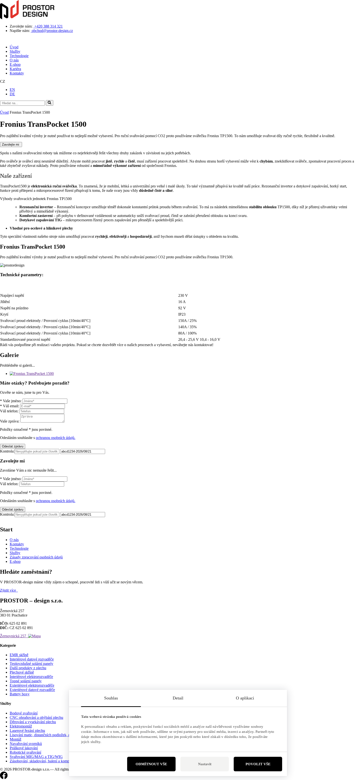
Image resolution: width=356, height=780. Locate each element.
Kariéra (15, 69)
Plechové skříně (22, 672)
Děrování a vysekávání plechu (33, 722)
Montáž (15, 739)
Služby (15, 51)
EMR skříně (19, 655)
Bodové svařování (24, 713)
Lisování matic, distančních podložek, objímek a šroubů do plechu (60, 735)
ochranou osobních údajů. (55, 438)
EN (12, 90)
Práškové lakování (24, 748)
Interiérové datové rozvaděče (32, 659)
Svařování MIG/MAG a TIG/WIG (36, 757)
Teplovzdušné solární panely (31, 663)
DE (12, 94)
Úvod (14, 47)
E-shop (15, 64)
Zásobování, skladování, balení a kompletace (44, 761)
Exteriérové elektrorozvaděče (32, 685)
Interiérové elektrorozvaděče (31, 677)
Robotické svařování (25, 752)
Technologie (19, 56)
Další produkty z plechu (28, 668)
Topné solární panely (26, 681)
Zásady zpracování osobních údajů (36, 557)
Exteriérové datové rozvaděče (32, 690)
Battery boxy (20, 694)
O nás (14, 60)
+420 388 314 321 (48, 26)
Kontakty (17, 73)
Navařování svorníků (26, 744)
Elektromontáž (21, 726)
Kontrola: (7, 451)
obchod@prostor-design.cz (52, 31)
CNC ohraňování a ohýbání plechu (36, 717)
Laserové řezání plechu (27, 730)
